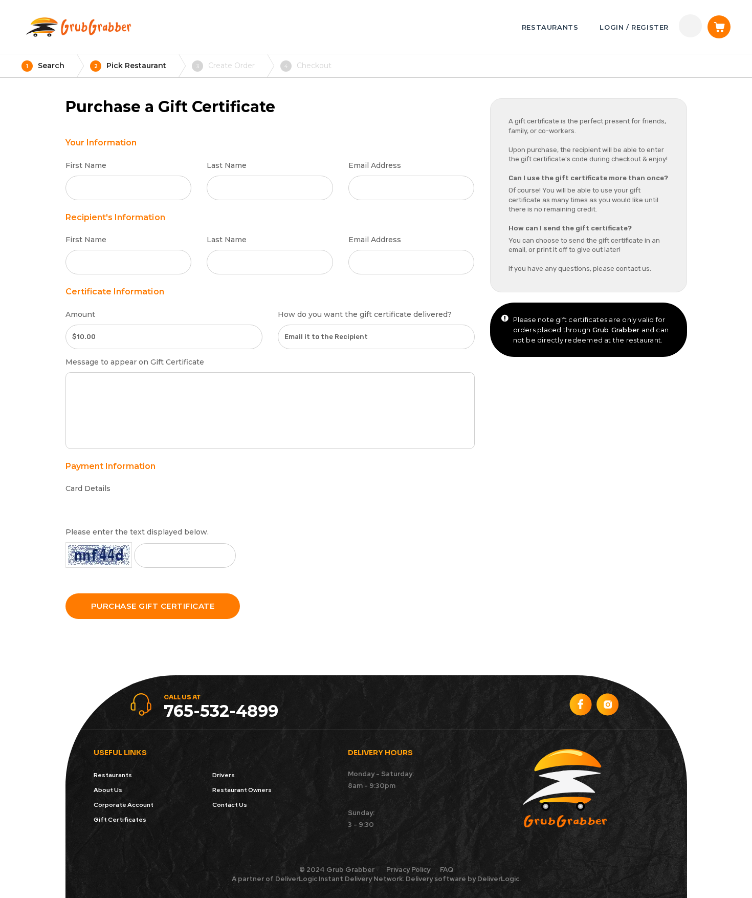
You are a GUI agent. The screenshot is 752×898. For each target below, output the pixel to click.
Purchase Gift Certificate (153, 606)
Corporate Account (123, 805)
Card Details (87, 488)
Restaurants (113, 775)
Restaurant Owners (242, 790)
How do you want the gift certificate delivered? (365, 314)
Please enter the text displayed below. (137, 532)
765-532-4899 (221, 711)
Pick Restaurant (130, 65)
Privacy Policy (408, 869)
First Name (85, 165)
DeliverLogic (296, 878)
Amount (80, 314)
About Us (108, 790)
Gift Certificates (120, 820)
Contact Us (229, 805)
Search (45, 65)
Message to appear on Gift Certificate (134, 362)
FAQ (446, 869)
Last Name (227, 165)
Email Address (374, 165)
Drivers (223, 775)
